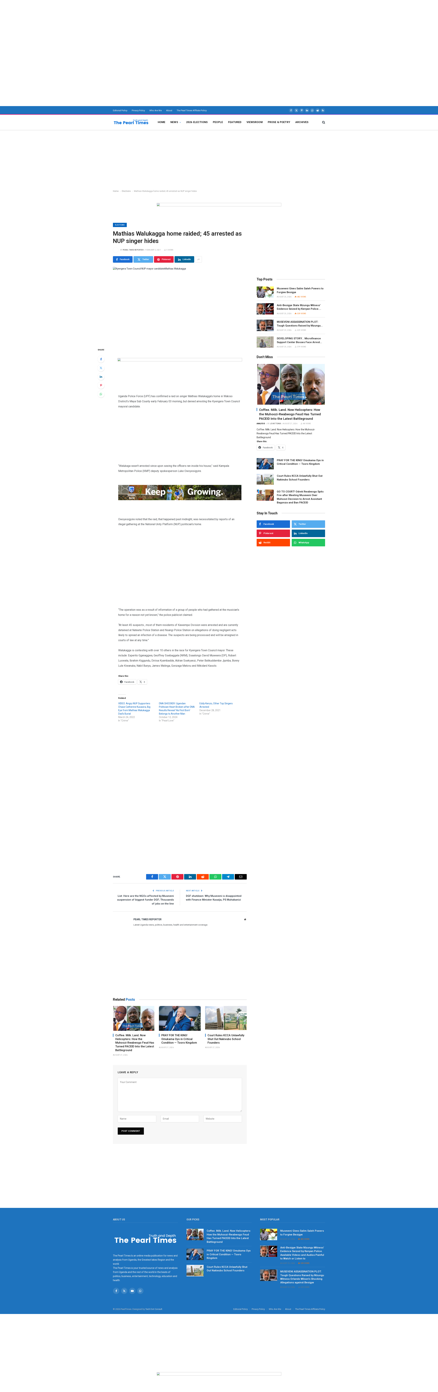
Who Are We (155, 110)
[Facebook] (101, 359)
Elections (126, 191)
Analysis (261, 424)
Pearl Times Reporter (133, 250)
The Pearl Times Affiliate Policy (192, 110)
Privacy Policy (138, 110)
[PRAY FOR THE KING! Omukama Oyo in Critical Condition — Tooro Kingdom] (180, 1018)
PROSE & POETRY (279, 122)
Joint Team (275, 424)
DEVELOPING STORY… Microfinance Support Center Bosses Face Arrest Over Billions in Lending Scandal (299, 340)
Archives (301, 122)
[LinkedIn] (101, 376)
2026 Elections (197, 122)
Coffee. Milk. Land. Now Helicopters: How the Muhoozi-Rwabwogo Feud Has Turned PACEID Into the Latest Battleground (134, 1043)
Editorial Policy (120, 110)
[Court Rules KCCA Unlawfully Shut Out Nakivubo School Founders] (226, 1018)
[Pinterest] (101, 385)
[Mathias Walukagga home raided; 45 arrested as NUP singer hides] (180, 304)
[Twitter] (101, 367)
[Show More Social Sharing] (198, 259)
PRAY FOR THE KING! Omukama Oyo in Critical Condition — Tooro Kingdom (179, 1039)
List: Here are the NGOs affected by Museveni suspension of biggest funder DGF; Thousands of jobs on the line (145, 899)
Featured (234, 122)
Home (161, 122)
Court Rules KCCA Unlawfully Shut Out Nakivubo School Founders (226, 1039)
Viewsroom (254, 122)
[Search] (323, 122)
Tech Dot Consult (153, 1309)
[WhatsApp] (101, 394)
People (218, 122)
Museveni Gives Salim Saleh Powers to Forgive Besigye (300, 290)
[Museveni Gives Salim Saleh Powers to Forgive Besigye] (265, 292)
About (169, 110)
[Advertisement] (102, 24)
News (174, 122)
